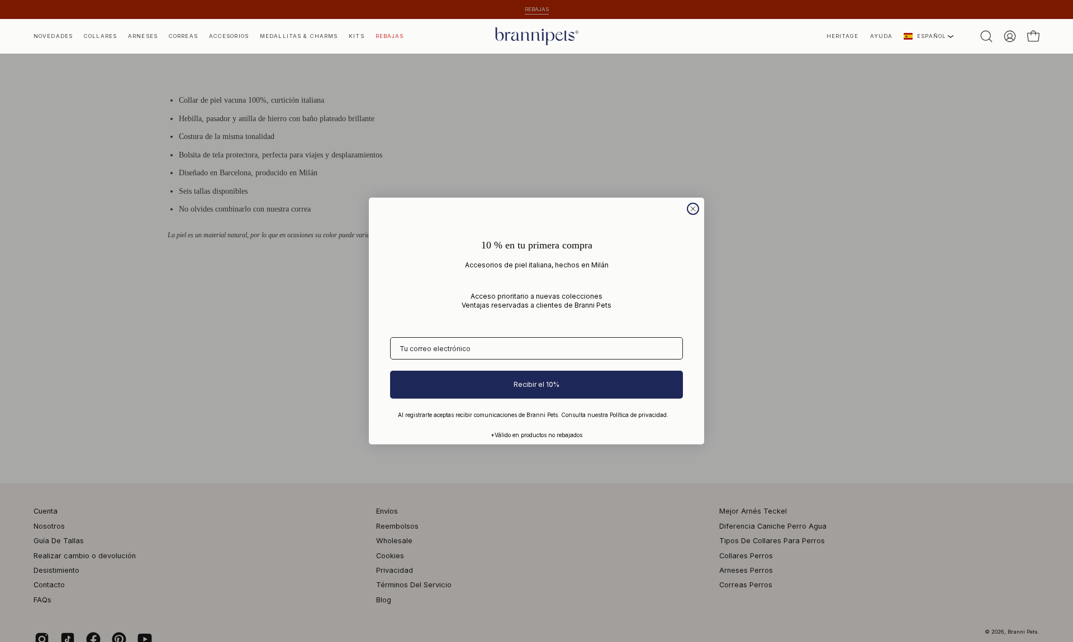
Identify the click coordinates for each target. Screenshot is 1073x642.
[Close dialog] (693, 208)
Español (931, 36)
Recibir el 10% (536, 384)
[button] (843, 36)
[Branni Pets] (536, 36)
